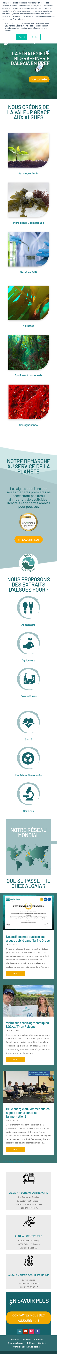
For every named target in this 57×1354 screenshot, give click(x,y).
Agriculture (28, 660)
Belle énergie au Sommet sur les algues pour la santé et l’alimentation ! (28, 1112)
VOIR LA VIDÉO (39, 79)
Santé (28, 739)
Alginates (28, 325)
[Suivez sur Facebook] (37, 1331)
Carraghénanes (28, 424)
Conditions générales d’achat (26, 1346)
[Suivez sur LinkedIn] (19, 1331)
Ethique (31, 1343)
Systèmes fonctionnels (28, 375)
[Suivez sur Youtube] (25, 1331)
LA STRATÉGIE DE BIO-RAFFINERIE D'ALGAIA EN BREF (30, 58)
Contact (42, 1343)
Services (28, 811)
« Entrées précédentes (13, 1161)
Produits (15, 1339)
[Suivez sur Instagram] (31, 1331)
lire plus (16, 973)
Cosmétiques (29, 696)
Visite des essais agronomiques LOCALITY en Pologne (27, 1024)
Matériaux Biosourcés (28, 775)
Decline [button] (35, 37)
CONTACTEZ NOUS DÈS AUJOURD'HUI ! (28, 1318)
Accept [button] (22, 37)
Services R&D (28, 272)
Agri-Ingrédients (28, 173)
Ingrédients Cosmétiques (28, 222)
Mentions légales (15, 1343)
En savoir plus (28, 539)
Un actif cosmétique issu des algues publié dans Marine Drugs (28, 938)
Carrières (38, 1339)
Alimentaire (28, 624)
